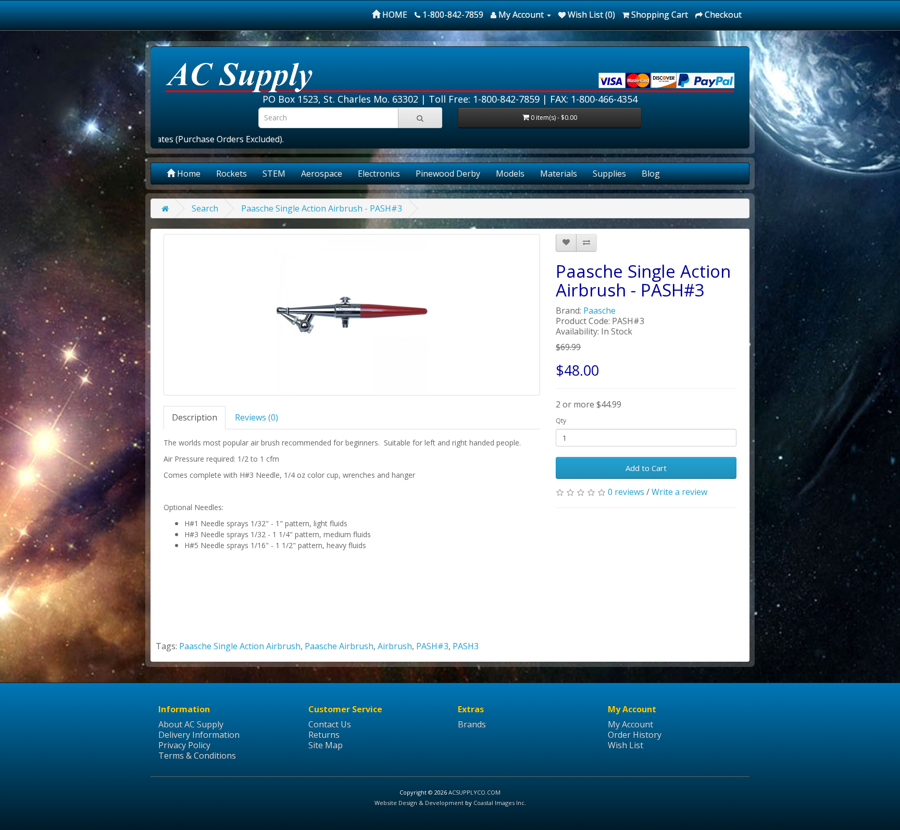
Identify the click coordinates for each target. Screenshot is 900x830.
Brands (472, 724)
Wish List (625, 745)
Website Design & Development (419, 803)
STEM (273, 173)
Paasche (599, 310)
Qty (561, 420)
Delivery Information (199, 734)
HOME (393, 14)
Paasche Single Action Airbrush (240, 646)
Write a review (679, 492)
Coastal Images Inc (498, 803)
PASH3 (466, 646)
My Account (630, 724)
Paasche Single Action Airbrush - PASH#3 (321, 208)
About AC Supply (190, 724)
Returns (324, 734)
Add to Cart (646, 468)
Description (194, 417)
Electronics (379, 173)
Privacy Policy (184, 745)
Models (510, 173)
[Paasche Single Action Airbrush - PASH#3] (352, 314)
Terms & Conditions (197, 755)
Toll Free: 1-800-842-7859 (484, 99)
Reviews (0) (256, 417)
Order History (634, 734)
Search (205, 208)
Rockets (231, 173)
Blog (651, 173)
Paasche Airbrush (339, 646)
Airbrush (395, 646)
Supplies (609, 173)
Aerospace (321, 173)
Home (188, 173)
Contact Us (329, 724)
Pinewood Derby (448, 173)
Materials (558, 173)
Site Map (325, 745)
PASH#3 (432, 646)
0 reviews (626, 492)
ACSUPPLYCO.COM (474, 792)
